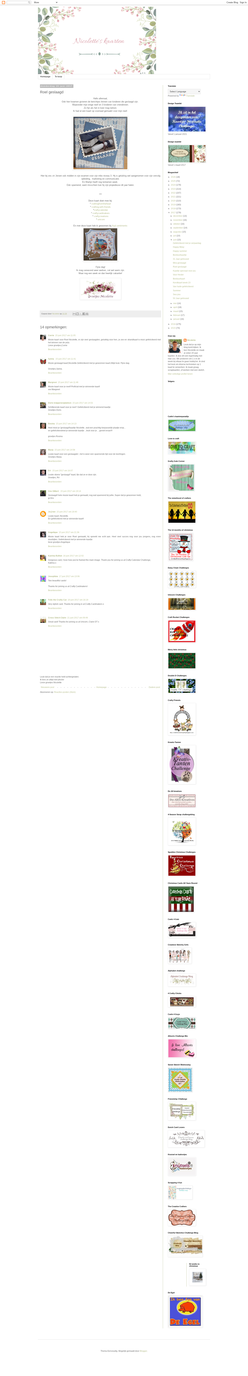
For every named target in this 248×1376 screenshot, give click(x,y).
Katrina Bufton (55, 556)
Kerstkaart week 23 (181, 282)
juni (175, 240)
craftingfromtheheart (101, 203)
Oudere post (154, 687)
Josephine (53, 576)
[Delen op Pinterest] (87, 314)
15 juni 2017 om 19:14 (70, 491)
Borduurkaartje (180, 255)
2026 (173, 177)
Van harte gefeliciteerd (183, 286)
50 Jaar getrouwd (181, 298)
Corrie (51, 335)
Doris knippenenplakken (59, 403)
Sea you (177, 294)
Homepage (45, 76)
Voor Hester (178, 275)
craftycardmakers (101, 213)
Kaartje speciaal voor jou (184, 271)
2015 (173, 328)
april (175, 307)
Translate (190, 96)
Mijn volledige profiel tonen (180, 374)
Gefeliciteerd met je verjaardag (187, 243)
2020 (173, 201)
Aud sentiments (119, 225)
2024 (173, 185)
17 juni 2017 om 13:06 (69, 576)
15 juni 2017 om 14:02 (82, 403)
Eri (49, 470)
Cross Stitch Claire (57, 618)
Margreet (52, 382)
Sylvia (51, 359)
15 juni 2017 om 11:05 (65, 335)
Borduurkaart (179, 279)
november (178, 220)
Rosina (51, 424)
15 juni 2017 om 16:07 (62, 470)
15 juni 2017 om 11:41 (66, 359)
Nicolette (191, 340)
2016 (173, 324)
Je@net (52, 512)
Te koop (58, 76)
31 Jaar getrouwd (181, 259)
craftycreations (101, 216)
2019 (173, 204)
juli (174, 236)
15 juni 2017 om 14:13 (66, 424)
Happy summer (180, 251)
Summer (177, 290)
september (178, 228)
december (178, 216)
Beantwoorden (55, 349)
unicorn (101, 219)
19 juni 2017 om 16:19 (78, 600)
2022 (173, 193)
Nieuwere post (47, 687)
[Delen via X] (80, 314)
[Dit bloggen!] (77, 314)
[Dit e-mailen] (74, 314)
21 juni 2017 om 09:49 (77, 618)
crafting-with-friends (101, 207)
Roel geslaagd (179, 267)
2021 (173, 197)
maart (176, 311)
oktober (177, 224)
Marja (50, 450)
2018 (173, 208)
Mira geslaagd (179, 263)
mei (175, 303)
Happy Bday (178, 247)
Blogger (143, 1351)
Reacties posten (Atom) (65, 692)
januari (176, 319)
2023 (173, 189)
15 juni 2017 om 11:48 (68, 382)
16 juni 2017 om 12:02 (73, 556)
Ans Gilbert (53, 491)
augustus (177, 232)
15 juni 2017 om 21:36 (69, 532)
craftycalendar (101, 210)
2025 (173, 181)
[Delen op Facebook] (84, 314)
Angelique (53, 532)
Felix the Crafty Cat (57, 600)
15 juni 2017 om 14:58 (64, 450)
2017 (173, 212)
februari (177, 315)
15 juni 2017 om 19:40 (67, 512)
